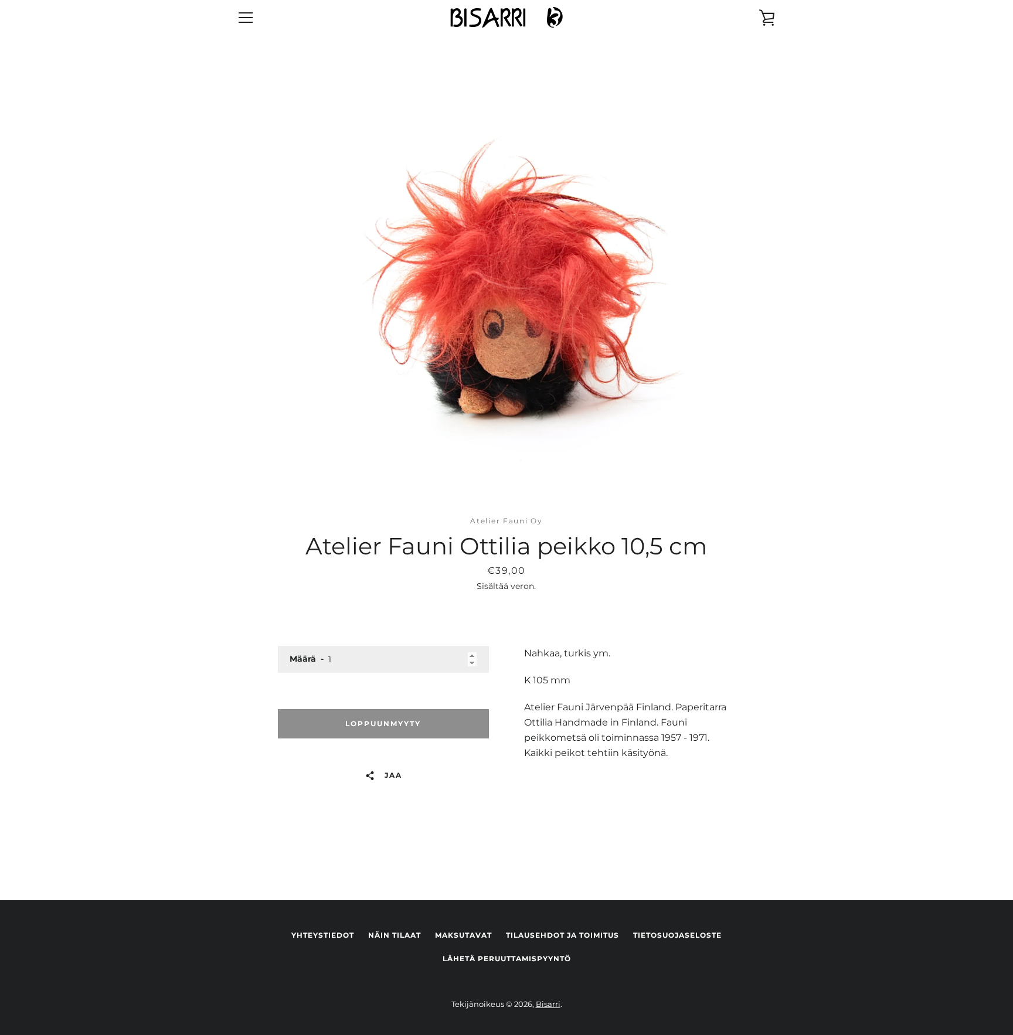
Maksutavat (463, 935)
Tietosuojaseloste (677, 935)
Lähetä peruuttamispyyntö (507, 958)
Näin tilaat (394, 935)
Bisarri (548, 1004)
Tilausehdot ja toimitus (562, 935)
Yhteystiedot (322, 935)
